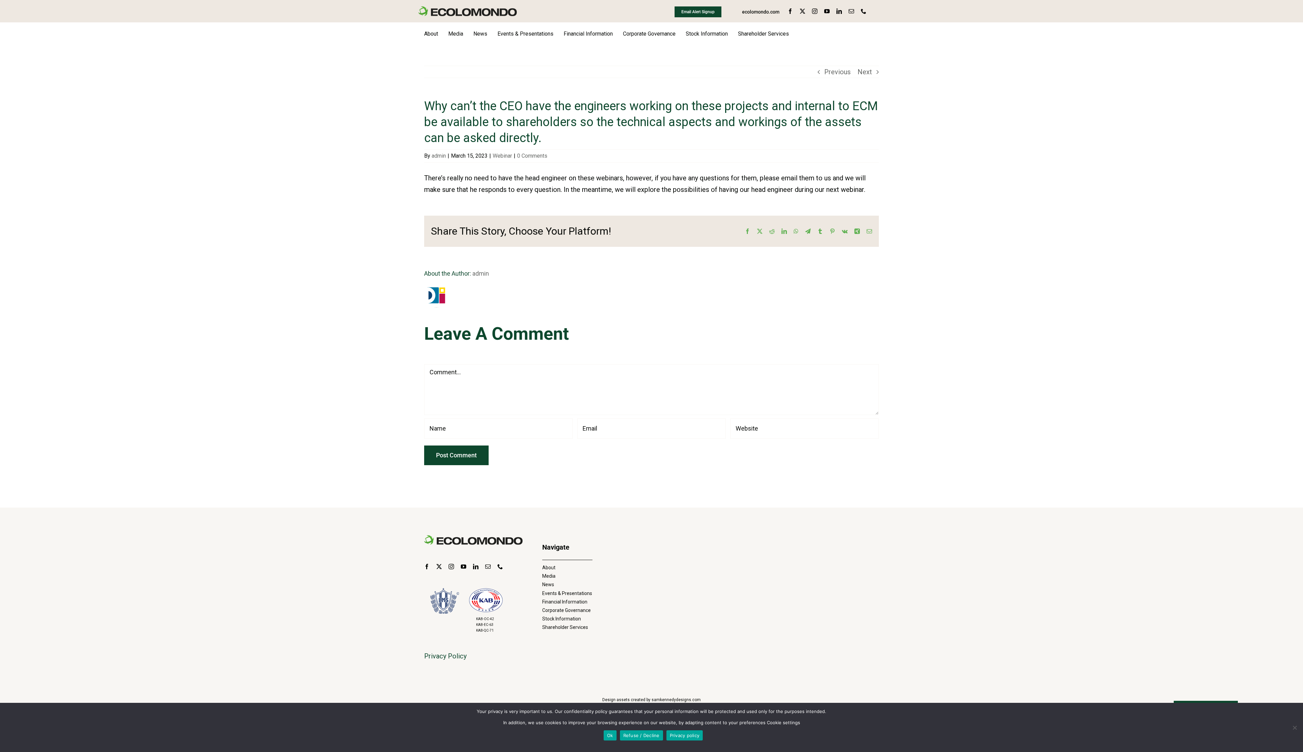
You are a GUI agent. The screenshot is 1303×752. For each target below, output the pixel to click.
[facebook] (790, 11)
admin (439, 156)
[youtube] (827, 11)
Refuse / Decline (641, 735)
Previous (837, 72)
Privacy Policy (445, 656)
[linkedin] (839, 11)
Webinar (502, 156)
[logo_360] (467, 9)
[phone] (863, 11)
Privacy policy (685, 735)
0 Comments (532, 156)
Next (864, 72)
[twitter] (802, 11)
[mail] (851, 11)
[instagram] (814, 11)
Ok (610, 735)
